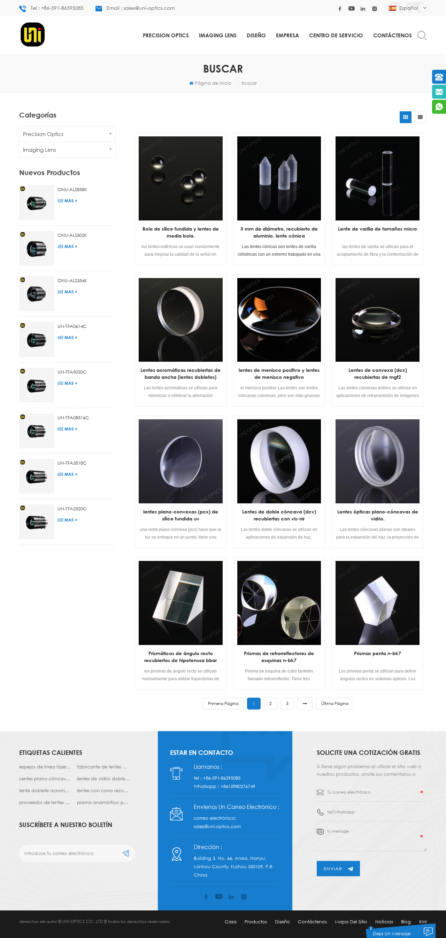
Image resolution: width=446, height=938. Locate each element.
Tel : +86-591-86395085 (57, 8)
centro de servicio (336, 35)
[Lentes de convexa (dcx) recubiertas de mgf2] (378, 320)
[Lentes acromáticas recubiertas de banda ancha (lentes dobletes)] (181, 320)
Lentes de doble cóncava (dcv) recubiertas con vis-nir (279, 515)
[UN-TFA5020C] (36, 385)
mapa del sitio (351, 921)
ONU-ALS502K (72, 235)
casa (231, 921)
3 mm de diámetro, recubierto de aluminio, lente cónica (279, 232)
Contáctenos (392, 35)
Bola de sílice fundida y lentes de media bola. (181, 232)
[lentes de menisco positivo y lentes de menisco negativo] (279, 320)
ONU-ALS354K (72, 280)
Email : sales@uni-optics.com (141, 8)
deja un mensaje (391, 933)
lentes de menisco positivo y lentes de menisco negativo (279, 373)
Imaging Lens (218, 35)
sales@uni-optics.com (217, 826)
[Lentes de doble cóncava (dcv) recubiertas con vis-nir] (279, 461)
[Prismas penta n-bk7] (378, 603)
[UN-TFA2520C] (36, 521)
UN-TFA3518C (72, 463)
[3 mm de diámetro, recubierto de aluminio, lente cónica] (279, 178)
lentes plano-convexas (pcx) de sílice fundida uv (180, 515)
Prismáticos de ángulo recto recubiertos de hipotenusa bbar (180, 656)
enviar (333, 868)
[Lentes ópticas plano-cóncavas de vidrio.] (378, 461)
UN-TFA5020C (72, 372)
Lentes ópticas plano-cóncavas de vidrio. (377, 515)
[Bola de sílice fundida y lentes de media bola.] (181, 178)
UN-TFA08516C (73, 417)
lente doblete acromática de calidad (45, 790)
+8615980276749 (238, 786)
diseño (256, 35)
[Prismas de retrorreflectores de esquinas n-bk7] (279, 603)
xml (423, 921)
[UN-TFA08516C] (36, 430)
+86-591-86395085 (221, 778)
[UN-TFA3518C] (36, 476)
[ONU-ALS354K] (36, 293)
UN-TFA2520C (72, 508)
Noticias (384, 921)
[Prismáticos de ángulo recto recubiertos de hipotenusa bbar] (181, 603)
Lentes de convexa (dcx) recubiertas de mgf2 (377, 373)
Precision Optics (166, 35)
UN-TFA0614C (72, 326)
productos (256, 921)
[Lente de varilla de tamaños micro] (378, 178)
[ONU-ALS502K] (36, 248)
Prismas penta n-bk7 (377, 653)
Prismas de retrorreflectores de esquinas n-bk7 (279, 656)
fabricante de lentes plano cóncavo (103, 767)
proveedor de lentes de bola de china (45, 802)
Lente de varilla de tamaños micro (377, 229)
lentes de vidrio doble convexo (103, 778)
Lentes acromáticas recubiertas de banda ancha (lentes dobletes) (180, 373)
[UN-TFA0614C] (36, 339)
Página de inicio (213, 83)
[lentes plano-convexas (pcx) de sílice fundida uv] (181, 461)
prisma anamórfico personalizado (103, 802)
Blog (406, 921)
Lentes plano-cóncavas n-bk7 (45, 778)
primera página (223, 703)
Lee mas (65, 200)
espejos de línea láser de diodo (45, 767)
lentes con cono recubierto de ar (103, 790)
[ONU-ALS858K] (36, 202)
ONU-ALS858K (72, 189)
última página (334, 703)
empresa (287, 35)
